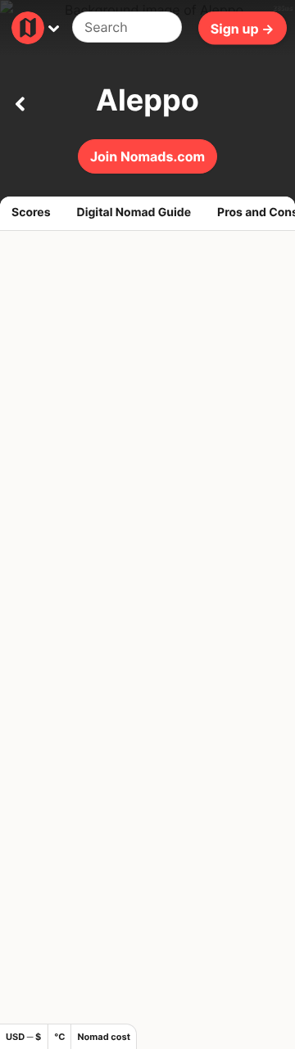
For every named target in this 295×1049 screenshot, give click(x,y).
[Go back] (19, 100)
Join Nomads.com (147, 156)
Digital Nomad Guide (134, 212)
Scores (31, 212)
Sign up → (243, 28)
